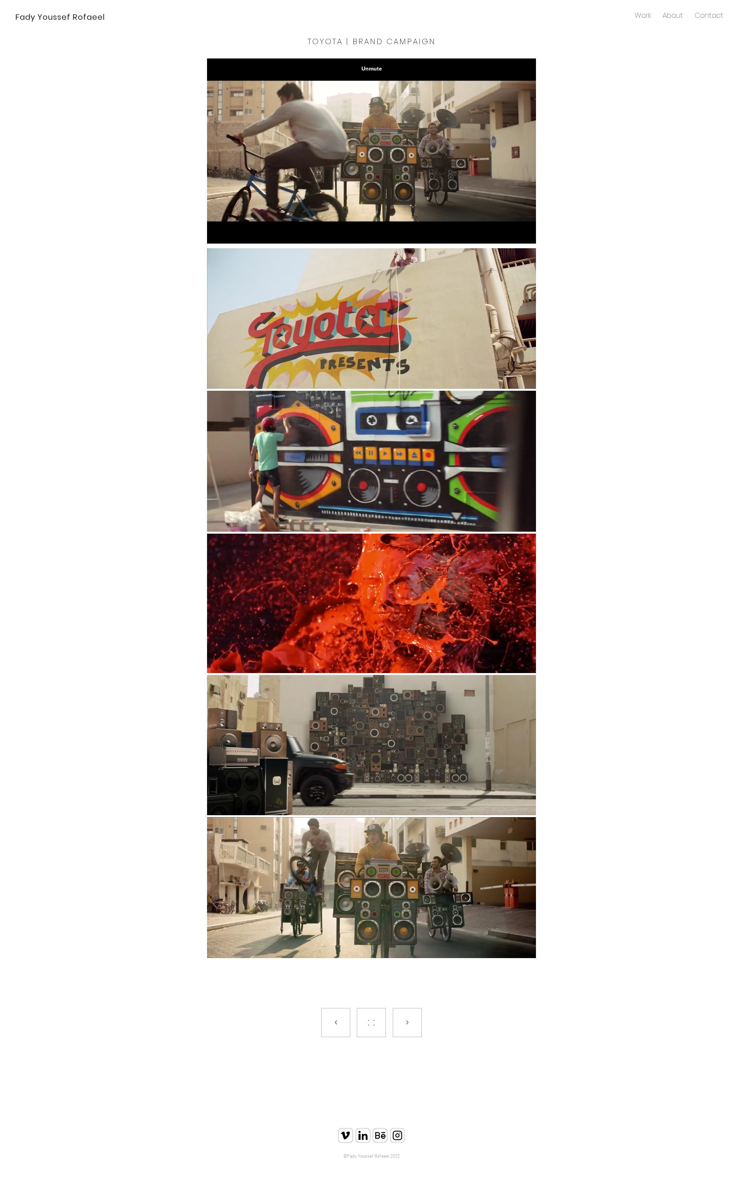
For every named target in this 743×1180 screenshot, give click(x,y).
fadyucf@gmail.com (385, 1166)
